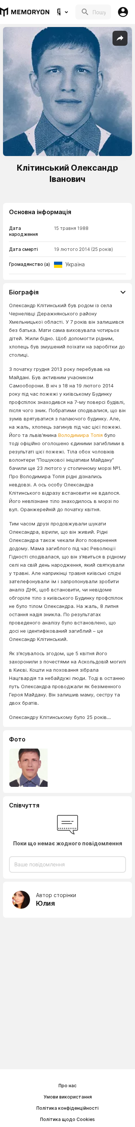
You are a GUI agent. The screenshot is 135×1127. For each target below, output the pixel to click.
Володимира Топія (80, 435)
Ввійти (123, 12)
